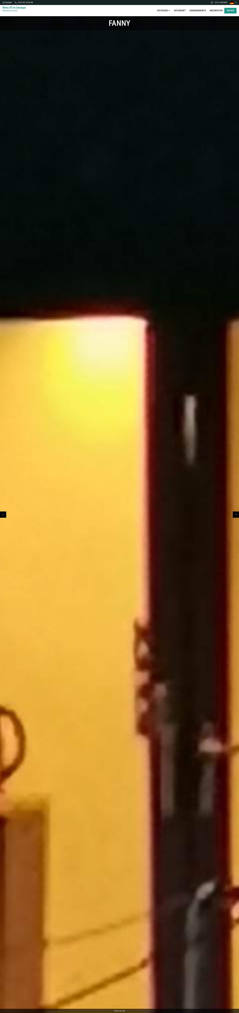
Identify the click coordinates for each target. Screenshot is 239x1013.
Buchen (230, 10)
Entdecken (162, 10)
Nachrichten (216, 10)
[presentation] (3, 514)
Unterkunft (180, 10)
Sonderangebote (197, 10)
